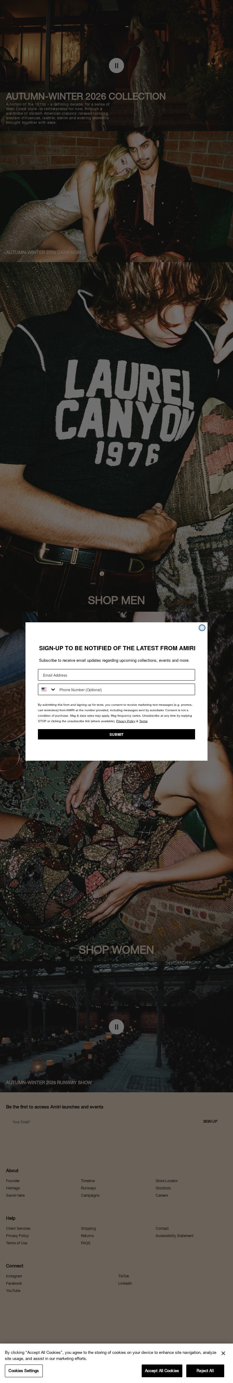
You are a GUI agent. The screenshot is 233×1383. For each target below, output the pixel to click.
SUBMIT (116, 734)
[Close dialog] (202, 628)
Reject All (205, 1370)
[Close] (223, 1353)
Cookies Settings (23, 1370)
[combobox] (47, 689)
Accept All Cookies (162, 1370)
